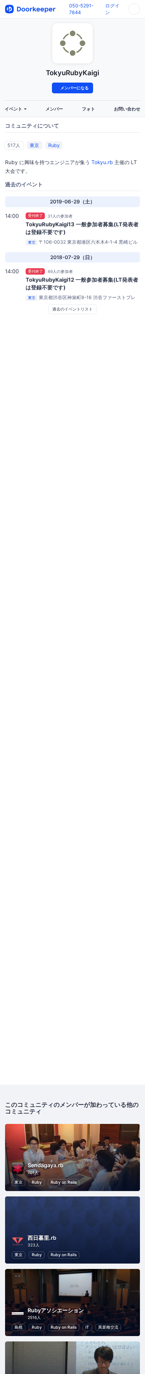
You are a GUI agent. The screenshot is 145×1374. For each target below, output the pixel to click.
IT (87, 1327)
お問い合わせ (127, 108)
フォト (88, 108)
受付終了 (35, 216)
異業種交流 (108, 1327)
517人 (13, 145)
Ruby (54, 145)
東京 (34, 145)
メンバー (54, 108)
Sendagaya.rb (45, 1165)
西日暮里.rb (42, 1237)
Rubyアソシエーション (56, 1310)
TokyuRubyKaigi (72, 72)
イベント (14, 108)
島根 (18, 1327)
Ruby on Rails (64, 1182)
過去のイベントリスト (72, 309)
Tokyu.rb (102, 162)
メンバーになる (74, 87)
